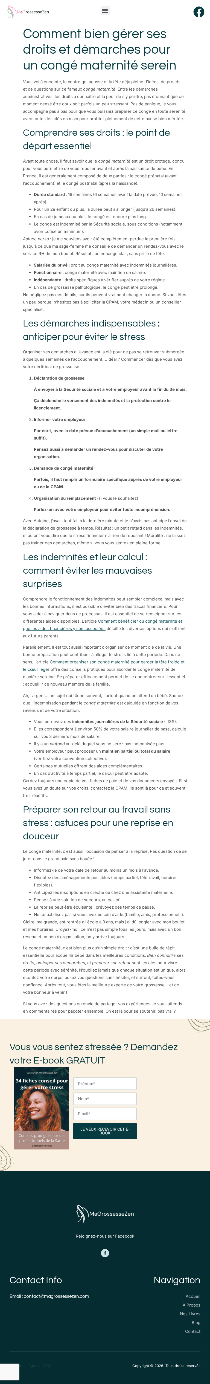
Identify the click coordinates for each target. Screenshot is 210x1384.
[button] (105, 10)
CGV (48, 1365)
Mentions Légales (25, 1365)
